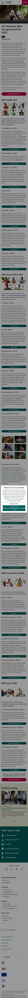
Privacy (13, 496)
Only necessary (14, 506)
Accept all (14, 509)
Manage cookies (14, 503)
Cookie (18, 496)
